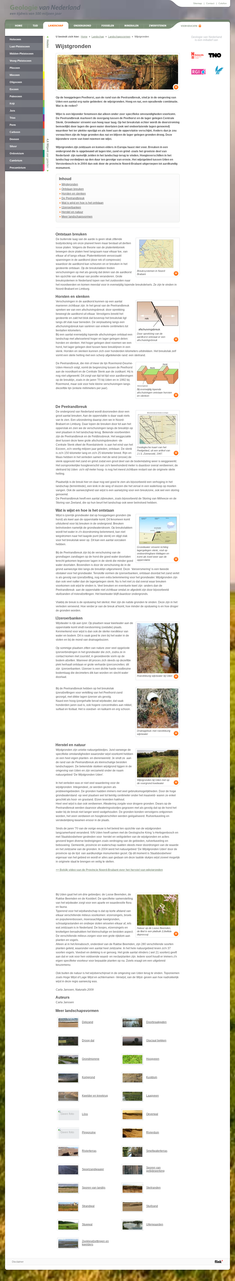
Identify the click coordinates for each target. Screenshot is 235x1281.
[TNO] (214, 57)
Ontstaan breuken (73, 189)
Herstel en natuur (72, 212)
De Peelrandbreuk (73, 198)
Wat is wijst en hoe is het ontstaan (83, 202)
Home (19, 25)
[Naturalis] (197, 55)
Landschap (56, 25)
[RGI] (198, 72)
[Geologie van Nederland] (45, 10)
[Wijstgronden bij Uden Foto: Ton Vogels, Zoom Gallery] (118, 72)
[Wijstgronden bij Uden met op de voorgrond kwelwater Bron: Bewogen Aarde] (157, 763)
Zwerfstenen (157, 25)
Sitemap (197, 3)
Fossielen (107, 25)
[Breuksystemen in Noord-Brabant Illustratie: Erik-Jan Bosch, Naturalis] (157, 253)
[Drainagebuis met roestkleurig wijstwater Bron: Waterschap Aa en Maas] (157, 708)
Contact (210, 3)
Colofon (222, 3)
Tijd (35, 25)
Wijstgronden (70, 184)
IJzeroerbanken (71, 207)
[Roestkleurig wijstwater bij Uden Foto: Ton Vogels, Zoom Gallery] (157, 648)
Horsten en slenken (74, 193)
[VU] (219, 70)
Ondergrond (82, 25)
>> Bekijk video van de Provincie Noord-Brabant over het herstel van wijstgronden (109, 869)
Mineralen (131, 25)
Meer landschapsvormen (77, 216)
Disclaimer (18, 1261)
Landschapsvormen (119, 36)
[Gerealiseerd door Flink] (219, 1261)
